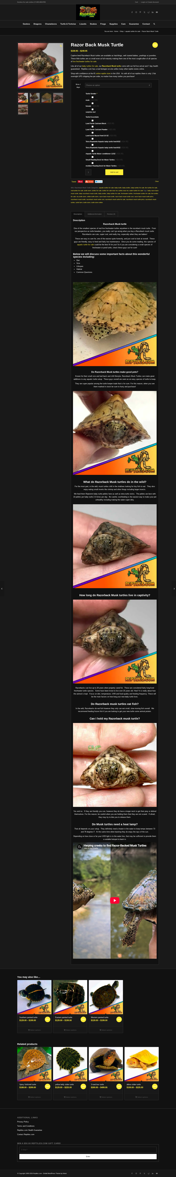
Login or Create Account (150, 2)
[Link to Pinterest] (140, 12)
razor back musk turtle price (143, 196)
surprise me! (91, 112)
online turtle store (92, 196)
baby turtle (118, 188)
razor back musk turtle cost (124, 196)
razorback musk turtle (78, 199)
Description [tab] (78, 214)
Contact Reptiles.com (25, 1134)
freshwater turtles (127, 193)
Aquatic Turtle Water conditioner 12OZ (104, 154)
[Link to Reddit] (148, 12)
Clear (157, 181)
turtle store (87, 190)
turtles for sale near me (110, 190)
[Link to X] (144, 12)
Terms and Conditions (26, 1126)
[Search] (153, 23)
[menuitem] (137, 2)
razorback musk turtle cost (95, 199)
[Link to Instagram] (136, 12)
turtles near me (124, 190)
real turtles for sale (77, 190)
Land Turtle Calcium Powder (101, 129)
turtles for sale (96, 190)
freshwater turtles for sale (142, 193)
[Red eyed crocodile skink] (174, 588)
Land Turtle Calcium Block (100, 123)
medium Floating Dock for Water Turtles (105, 166)
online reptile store (103, 73)
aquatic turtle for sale (85, 245)
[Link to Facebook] (132, 12)
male (91, 100)
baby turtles (126, 188)
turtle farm (79, 202)
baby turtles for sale (90, 66)
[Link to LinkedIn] (153, 12)
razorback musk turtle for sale (115, 199)
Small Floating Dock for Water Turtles (104, 160)
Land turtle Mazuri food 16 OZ (101, 136)
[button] (60, 45)
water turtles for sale (136, 190)
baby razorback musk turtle (88, 193)
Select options (35, 1030)
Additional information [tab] (95, 214)
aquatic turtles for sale (106, 188)
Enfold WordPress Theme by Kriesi (55, 1173)
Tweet (74, 182)
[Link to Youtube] (157, 12)
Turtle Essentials (92, 117)
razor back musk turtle (106, 196)
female (92, 106)
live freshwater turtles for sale (84, 61)
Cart (136, 2)
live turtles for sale (151, 188)
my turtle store (81, 196)
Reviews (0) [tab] (111, 214)
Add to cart (114, 172)
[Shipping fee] (2, 588)
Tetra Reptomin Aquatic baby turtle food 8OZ (107, 141)
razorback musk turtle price (135, 199)
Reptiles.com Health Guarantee (29, 1130)
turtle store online (97, 202)
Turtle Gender (91, 94)
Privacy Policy (23, 1122)
